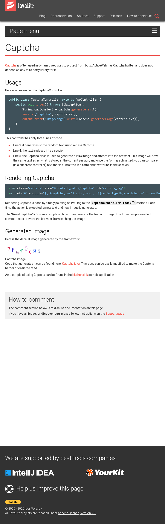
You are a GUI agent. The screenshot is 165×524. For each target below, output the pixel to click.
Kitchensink (80, 274)
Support (99, 16)
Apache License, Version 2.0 (77, 513)
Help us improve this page (49, 488)
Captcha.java (71, 263)
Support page (115, 313)
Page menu (24, 31)
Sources (83, 16)
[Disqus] (82, 377)
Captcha (11, 65)
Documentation (61, 16)
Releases (116, 16)
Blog (42, 16)
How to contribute (139, 16)
